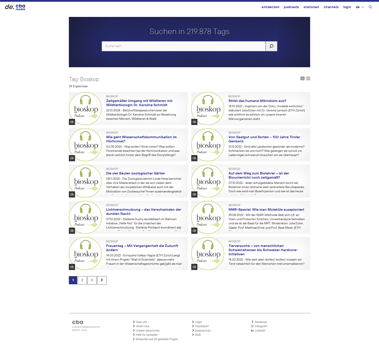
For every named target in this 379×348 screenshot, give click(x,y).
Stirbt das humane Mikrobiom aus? (257, 101)
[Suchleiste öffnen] (370, 8)
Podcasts (291, 7)
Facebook (260, 322)
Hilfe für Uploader (146, 335)
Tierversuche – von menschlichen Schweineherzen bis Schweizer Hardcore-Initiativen (263, 250)
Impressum (201, 326)
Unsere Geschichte (147, 330)
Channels (331, 7)
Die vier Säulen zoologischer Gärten (135, 173)
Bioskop (112, 96)
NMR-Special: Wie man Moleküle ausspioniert (266, 210)
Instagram (260, 326)
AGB (197, 335)
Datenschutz (202, 330)
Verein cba (142, 326)
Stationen (311, 7)
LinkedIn (259, 330)
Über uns (141, 322)
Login (347, 7)
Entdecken (270, 7)
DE (358, 7)
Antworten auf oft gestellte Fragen (156, 339)
